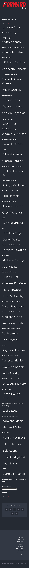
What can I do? (20, 548)
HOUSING (20, 546)
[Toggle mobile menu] (26, 8)
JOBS (20, 537)
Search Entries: (7, 487)
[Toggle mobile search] (23, 8)
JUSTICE (20, 539)
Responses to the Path (21, 553)
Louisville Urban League (7, 563)
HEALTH (20, 544)
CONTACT (20, 551)
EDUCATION (20, 541)
